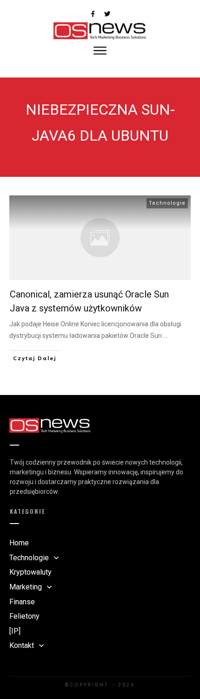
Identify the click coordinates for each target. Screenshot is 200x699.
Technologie (167, 203)
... (165, 335)
